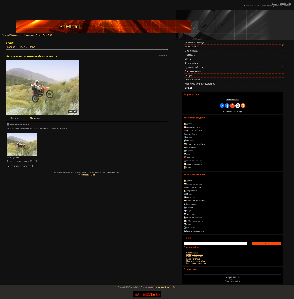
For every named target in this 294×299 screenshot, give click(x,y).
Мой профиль (16, 35)
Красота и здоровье (194, 130)
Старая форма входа (232, 112)
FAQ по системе (193, 259)
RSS (50, 35)
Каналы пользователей (195, 231)
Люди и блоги (191, 134)
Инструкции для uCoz (195, 261)
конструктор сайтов (160, 287)
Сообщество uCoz (194, 257)
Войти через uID (232, 99)
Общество (190, 141)
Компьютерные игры (194, 127)
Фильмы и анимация (194, 161)
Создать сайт (192, 252)
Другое (189, 124)
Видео (21, 47)
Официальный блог (194, 255)
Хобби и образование (194, 164)
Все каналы (190, 228)
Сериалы (189, 151)
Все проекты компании (196, 263)
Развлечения (191, 147)
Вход (45, 35)
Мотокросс (35, 118)
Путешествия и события (195, 144)
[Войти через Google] (237, 105)
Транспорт (190, 157)
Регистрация (28, 35)
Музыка (189, 137)
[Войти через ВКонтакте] (222, 105)
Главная (5, 35)
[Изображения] (22, 144)
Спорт (188, 154)
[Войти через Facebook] (227, 105)
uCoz (174, 287)
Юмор (188, 167)
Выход (38, 35)
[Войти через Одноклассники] (243, 105)
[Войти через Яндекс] (232, 105)
